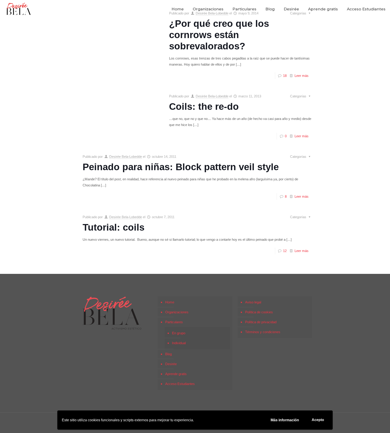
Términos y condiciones (262, 332)
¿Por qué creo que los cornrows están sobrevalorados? (219, 34)
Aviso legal (253, 302)
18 (285, 76)
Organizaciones (176, 312)
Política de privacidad (260, 322)
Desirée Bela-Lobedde (212, 96)
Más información (285, 420)
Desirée (171, 364)
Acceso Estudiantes (180, 384)
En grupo (178, 333)
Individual (179, 343)
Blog (168, 354)
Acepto (318, 420)
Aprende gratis (176, 374)
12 (285, 251)
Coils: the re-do (204, 106)
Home (169, 302)
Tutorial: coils (113, 227)
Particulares (174, 322)
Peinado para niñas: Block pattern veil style (181, 167)
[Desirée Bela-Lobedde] (19, 9)
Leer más (302, 76)
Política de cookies (259, 312)
